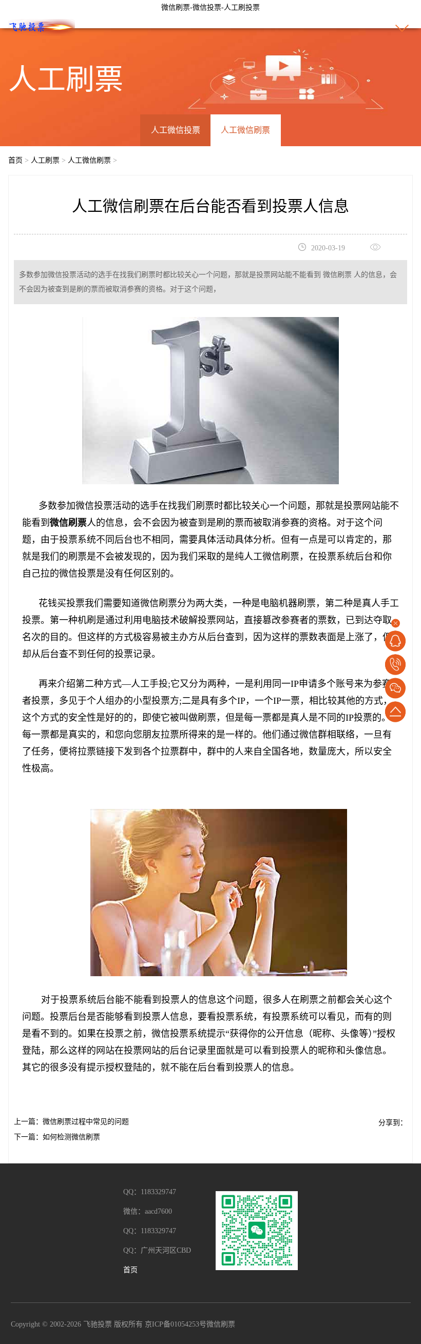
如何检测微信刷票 (71, 1137)
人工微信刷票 (245, 130)
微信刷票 (220, 1324)
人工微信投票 (175, 130)
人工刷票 (45, 160)
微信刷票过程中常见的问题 (86, 1121)
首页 (15, 160)
